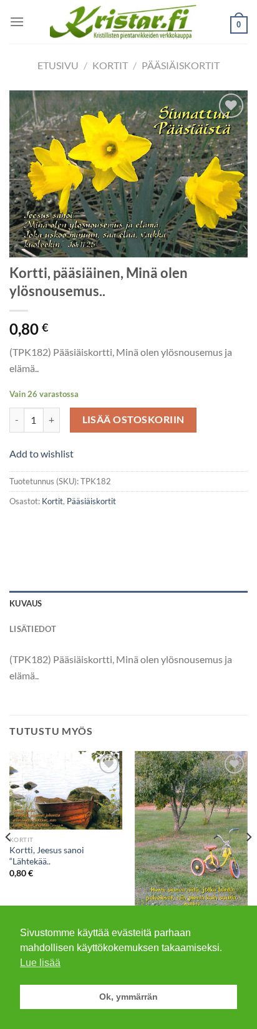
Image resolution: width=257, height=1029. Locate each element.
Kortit (110, 65)
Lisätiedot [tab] (33, 629)
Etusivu (58, 65)
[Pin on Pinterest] (110, 529)
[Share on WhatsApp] (21, 529)
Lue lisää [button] (40, 962)
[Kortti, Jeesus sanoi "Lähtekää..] (65, 790)
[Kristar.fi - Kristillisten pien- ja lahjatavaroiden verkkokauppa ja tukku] (129, 21)
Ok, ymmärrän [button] (128, 997)
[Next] (248, 862)
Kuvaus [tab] (25, 603)
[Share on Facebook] (43, 529)
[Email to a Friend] (88, 529)
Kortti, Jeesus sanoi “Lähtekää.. (46, 855)
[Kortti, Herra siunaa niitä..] (191, 832)
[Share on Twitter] (66, 529)
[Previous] (8, 862)
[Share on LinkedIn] (133, 529)
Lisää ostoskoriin (133, 419)
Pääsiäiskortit (181, 65)
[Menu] (16, 21)
